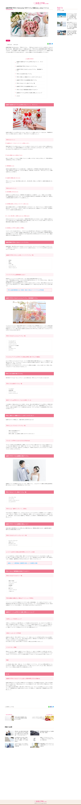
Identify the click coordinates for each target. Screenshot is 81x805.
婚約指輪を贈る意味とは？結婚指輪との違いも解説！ (47, 732)
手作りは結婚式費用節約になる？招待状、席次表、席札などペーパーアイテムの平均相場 (26, 290)
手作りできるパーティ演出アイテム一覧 (26, 83)
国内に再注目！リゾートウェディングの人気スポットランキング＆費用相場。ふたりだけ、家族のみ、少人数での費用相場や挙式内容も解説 (72, 25)
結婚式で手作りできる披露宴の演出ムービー (27, 86)
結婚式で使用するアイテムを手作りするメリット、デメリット (30, 62)
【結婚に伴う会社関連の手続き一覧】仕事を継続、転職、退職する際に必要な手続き (72, 32)
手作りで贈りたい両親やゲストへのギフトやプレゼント (29, 77)
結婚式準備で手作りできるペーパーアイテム (27, 66)
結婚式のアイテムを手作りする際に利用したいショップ (29, 92)
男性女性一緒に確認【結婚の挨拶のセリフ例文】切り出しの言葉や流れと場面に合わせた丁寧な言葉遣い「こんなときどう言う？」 (21, 733)
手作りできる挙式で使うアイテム (24, 73)
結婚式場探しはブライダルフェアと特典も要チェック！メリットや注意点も (47, 745)
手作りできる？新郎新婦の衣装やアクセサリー (27, 89)
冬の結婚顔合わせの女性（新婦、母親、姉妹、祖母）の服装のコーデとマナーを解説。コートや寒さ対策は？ (21, 739)
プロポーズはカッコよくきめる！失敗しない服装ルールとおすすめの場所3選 (21, 745)
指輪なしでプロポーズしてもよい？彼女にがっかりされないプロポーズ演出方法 (47, 739)
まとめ (18, 96)
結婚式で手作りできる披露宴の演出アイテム (27, 80)
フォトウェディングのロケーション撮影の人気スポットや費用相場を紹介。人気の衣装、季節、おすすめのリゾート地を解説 (72, 16)
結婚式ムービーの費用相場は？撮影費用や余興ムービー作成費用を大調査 (22, 563)
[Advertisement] (29, 694)
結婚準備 (8, 40)
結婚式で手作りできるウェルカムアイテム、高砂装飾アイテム (30, 70)
